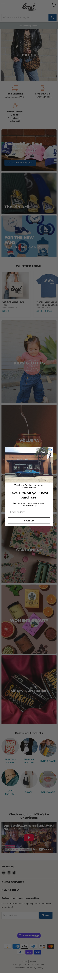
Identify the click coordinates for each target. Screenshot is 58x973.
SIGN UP (29, 520)
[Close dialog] (50, 449)
